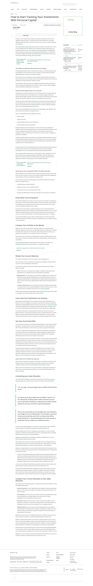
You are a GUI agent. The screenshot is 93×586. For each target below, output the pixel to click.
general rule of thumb (52, 304)
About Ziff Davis (73, 552)
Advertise (71, 557)
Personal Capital (42, 50)
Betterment (18, 437)
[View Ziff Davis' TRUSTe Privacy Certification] (80, 569)
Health (42, 9)
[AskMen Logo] (52, 577)
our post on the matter (44, 288)
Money (15, 13)
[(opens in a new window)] (30, 562)
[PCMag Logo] (34, 578)
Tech (18, 9)
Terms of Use (72, 556)
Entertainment (33, 9)
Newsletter (25, 561)
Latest (12, 9)
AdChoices (67, 569)
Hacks (80, 9)
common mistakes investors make (33, 363)
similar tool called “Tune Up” (45, 519)
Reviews (49, 9)
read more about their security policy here (29, 106)
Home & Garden (57, 9)
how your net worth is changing (34, 74)
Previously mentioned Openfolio (22, 242)
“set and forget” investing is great (25, 46)
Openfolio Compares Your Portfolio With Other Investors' (30, 248)
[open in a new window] (21, 61)
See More (79, 45)
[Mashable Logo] (43, 577)
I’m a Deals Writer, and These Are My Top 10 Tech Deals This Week (70, 67)
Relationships (49, 560)
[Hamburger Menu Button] (81, 4)
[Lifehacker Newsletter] (79, 4)
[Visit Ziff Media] (11, 578)
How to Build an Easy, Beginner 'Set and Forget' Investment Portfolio (39, 60)
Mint (25, 70)
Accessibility (72, 559)
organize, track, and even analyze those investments (36, 52)
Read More (29, 63)
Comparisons (73, 9)
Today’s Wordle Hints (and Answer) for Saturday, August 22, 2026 (69, 59)
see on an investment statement (28, 155)
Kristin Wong (14, 25)
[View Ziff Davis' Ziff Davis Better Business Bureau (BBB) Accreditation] (73, 569)
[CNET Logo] (18, 577)
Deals (65, 9)
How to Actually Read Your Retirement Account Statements (38, 163)
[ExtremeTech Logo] (62, 577)
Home (12, 13)
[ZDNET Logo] (26, 577)
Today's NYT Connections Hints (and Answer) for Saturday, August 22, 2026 (69, 50)
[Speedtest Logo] (80, 577)
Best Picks (24, 9)
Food (47, 554)
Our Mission (13, 561)
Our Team (19, 561)
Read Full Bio (25, 35)
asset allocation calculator (36, 428)
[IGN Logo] (71, 577)
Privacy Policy (72, 554)
